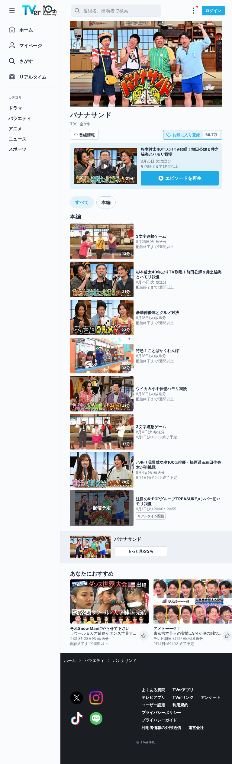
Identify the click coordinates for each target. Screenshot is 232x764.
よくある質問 (153, 689)
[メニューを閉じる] (12, 10)
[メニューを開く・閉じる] (193, 10)
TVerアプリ (183, 689)
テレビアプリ (153, 697)
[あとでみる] (144, 636)
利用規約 (180, 704)
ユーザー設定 (153, 704)
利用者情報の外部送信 (161, 727)
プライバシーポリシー (161, 712)
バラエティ (94, 660)
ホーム (70, 660)
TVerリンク (183, 697)
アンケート (211, 697)
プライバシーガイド (159, 719)
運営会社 (196, 727)
